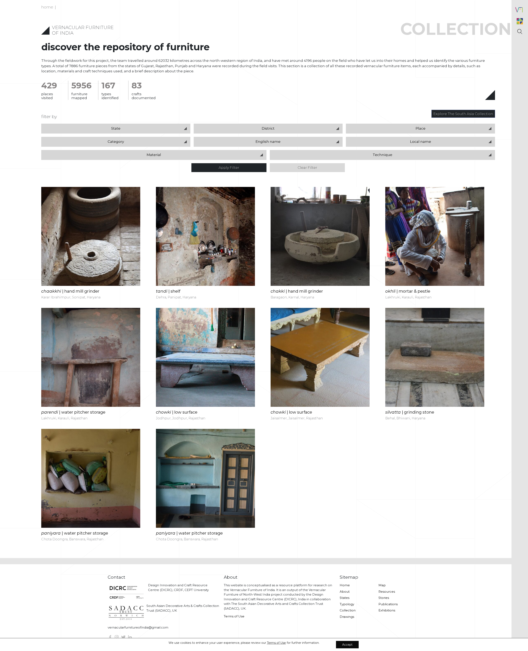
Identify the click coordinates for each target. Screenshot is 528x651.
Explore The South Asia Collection (463, 114)
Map (382, 585)
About (345, 592)
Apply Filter (229, 167)
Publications (388, 604)
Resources (386, 592)
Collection (348, 610)
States (344, 598)
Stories (383, 598)
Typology (347, 604)
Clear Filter (307, 167)
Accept (347, 644)
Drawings (347, 617)
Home (47, 7)
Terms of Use (234, 616)
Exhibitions (386, 610)
